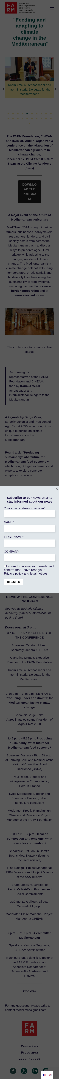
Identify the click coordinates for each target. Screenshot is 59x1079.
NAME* (9, 522)
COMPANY (11, 551)
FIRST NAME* (13, 537)
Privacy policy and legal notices (25, 573)
